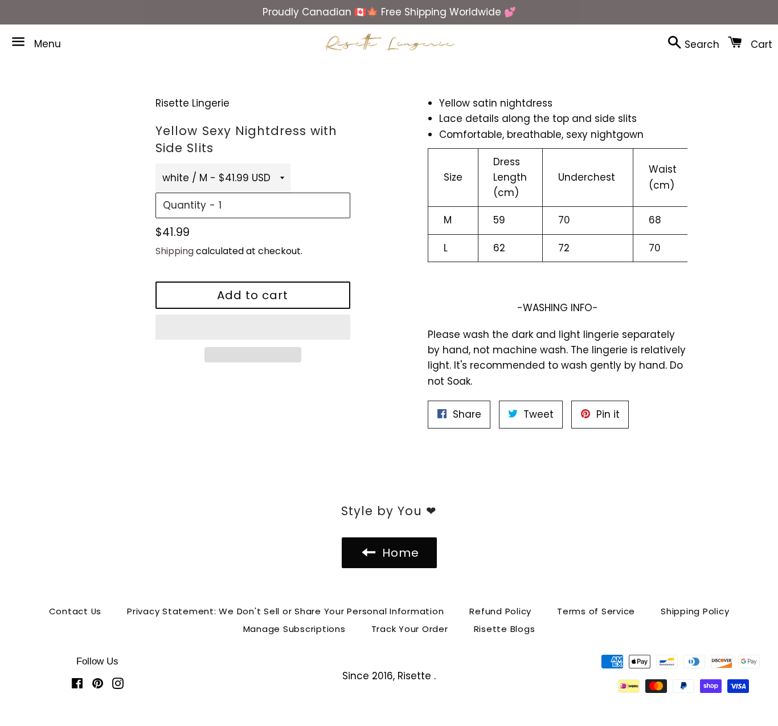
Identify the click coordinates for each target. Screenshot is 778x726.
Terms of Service (596, 611)
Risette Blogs (504, 629)
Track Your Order (409, 629)
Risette (416, 676)
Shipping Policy (695, 611)
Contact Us (75, 611)
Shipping (174, 251)
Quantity (184, 205)
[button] (252, 327)
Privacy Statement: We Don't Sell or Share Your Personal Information (285, 611)
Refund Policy (500, 611)
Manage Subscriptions (294, 629)
